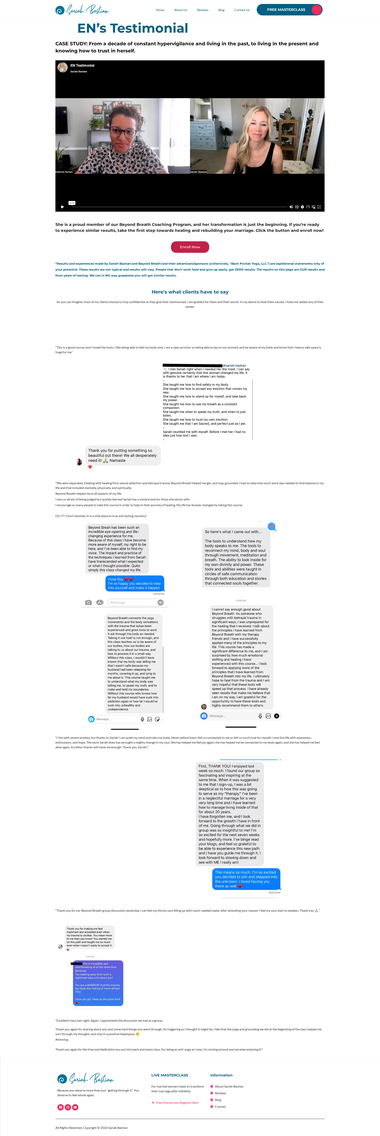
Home (160, 10)
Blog (221, 10)
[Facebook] (60, 1107)
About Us (180, 10)
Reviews (202, 10)
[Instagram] (68, 1107)
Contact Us (242, 10)
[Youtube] (75, 1107)
